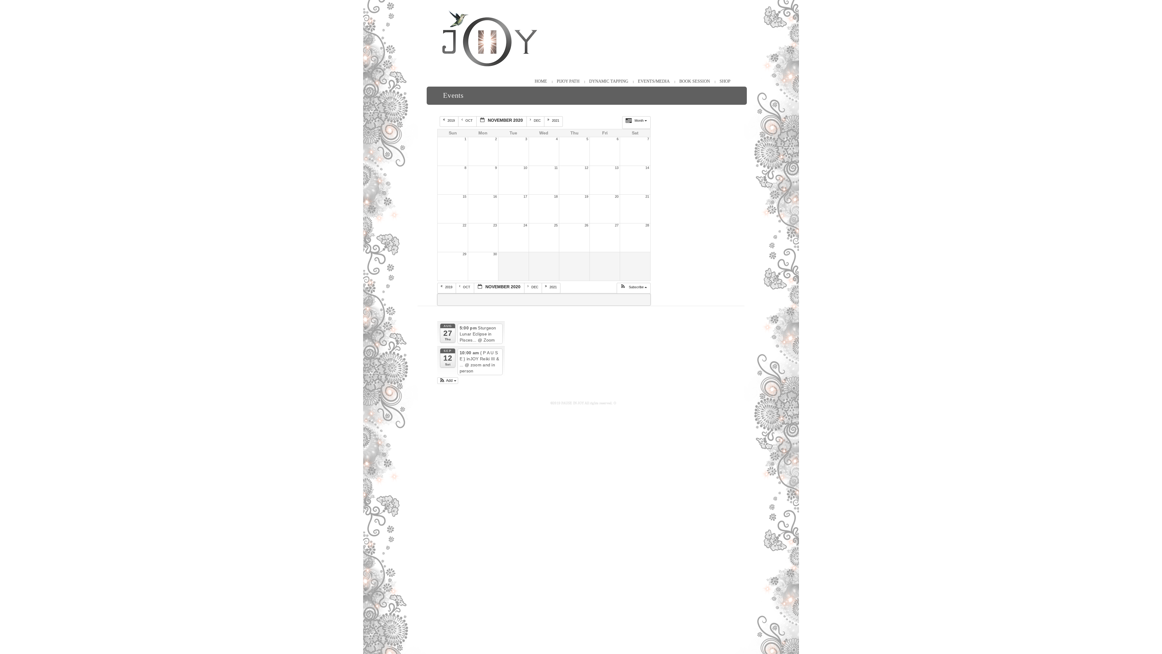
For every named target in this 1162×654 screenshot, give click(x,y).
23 (495, 225)
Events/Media (654, 81)
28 (647, 225)
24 (525, 225)
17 (525, 196)
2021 (556, 120)
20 (617, 196)
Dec (538, 120)
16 (495, 196)
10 (525, 168)
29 (464, 254)
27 (617, 225)
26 (586, 225)
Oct (469, 120)
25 (556, 225)
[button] (633, 288)
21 (647, 196)
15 (464, 196)
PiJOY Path (568, 81)
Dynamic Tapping (608, 81)
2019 (452, 120)
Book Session (694, 81)
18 (556, 196)
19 (586, 196)
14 (647, 168)
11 (556, 168)
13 (617, 168)
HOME (541, 81)
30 (495, 254)
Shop (725, 81)
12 (586, 168)
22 (464, 225)
